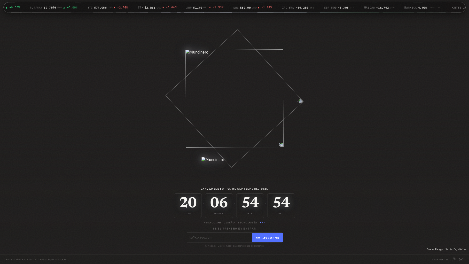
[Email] (461, 259)
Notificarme (267, 237)
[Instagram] (454, 259)
